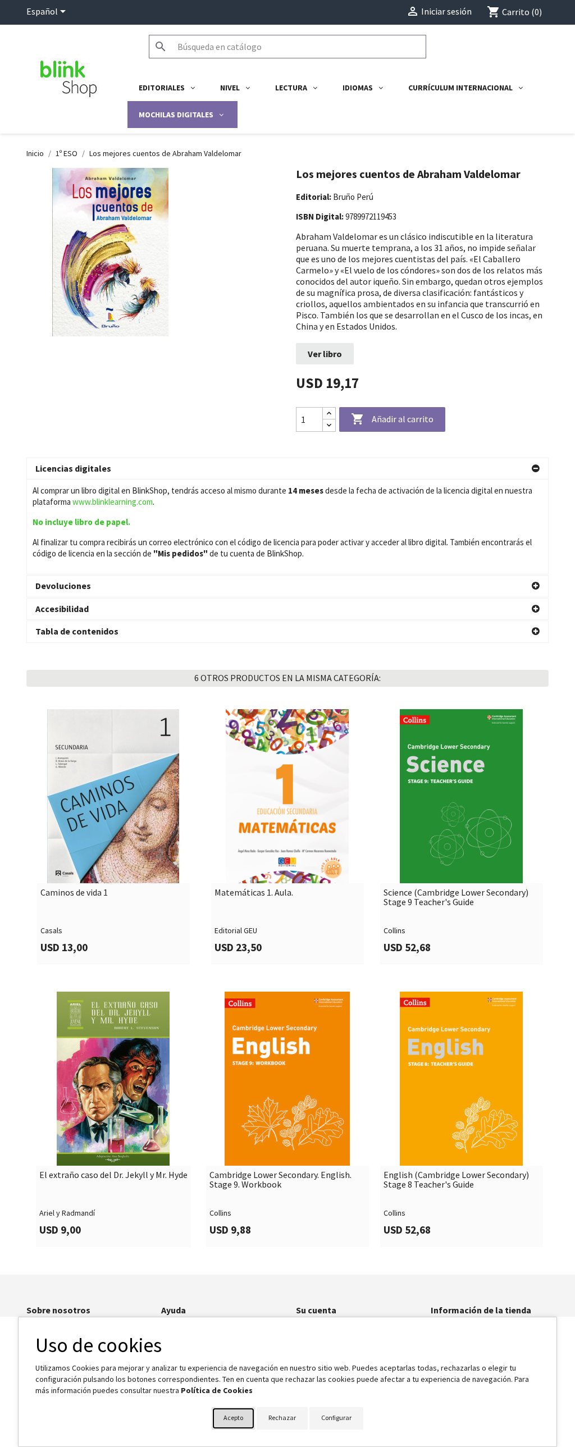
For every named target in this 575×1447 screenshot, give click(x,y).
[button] (287, 469)
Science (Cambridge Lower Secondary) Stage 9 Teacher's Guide (456, 897)
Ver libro (325, 353)
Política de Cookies (217, 1390)
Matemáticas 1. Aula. (254, 893)
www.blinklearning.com (112, 501)
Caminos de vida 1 (74, 893)
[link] (113, 837)
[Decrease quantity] (329, 425)
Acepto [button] (233, 1417)
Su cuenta (316, 1310)
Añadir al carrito (392, 419)
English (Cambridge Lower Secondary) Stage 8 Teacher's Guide (456, 1180)
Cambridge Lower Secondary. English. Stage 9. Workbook (280, 1180)
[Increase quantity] (329, 413)
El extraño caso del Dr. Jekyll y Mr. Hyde (113, 1175)
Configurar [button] (336, 1417)
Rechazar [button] (282, 1417)
